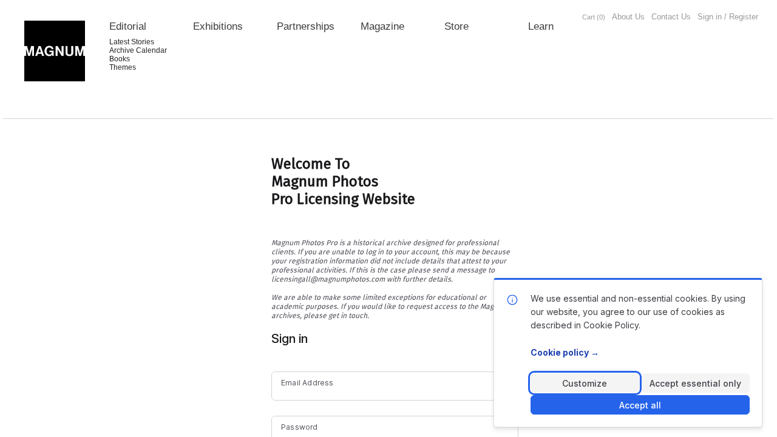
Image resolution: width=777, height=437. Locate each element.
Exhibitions (218, 26)
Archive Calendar (138, 50)
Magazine (382, 26)
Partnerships (305, 26)
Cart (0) (593, 17)
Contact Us (671, 16)
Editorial (127, 26)
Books (119, 59)
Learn (541, 26)
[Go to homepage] (54, 51)
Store (456, 26)
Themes (122, 67)
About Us (628, 16)
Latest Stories (131, 42)
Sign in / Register (727, 16)
